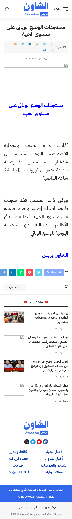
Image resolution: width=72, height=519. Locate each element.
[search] (7, 9)
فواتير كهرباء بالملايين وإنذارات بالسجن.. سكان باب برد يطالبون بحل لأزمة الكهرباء (48, 390)
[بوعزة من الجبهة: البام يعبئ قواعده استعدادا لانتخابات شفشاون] (14, 317)
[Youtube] (39, 441)
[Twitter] (33, 441)
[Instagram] (26, 441)
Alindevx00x (26, 497)
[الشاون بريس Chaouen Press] (36, 9)
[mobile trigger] (64, 9)
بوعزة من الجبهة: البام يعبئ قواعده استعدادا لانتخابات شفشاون (51, 317)
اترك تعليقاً (13, 287)
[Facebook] (45, 441)
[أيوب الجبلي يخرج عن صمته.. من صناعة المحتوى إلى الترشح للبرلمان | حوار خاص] (14, 366)
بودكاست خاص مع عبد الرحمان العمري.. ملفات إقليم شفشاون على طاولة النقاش (48, 341)
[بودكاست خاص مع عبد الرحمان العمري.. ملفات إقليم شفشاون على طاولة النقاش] (14, 341)
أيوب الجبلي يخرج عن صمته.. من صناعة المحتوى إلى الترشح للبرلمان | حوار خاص (49, 366)
